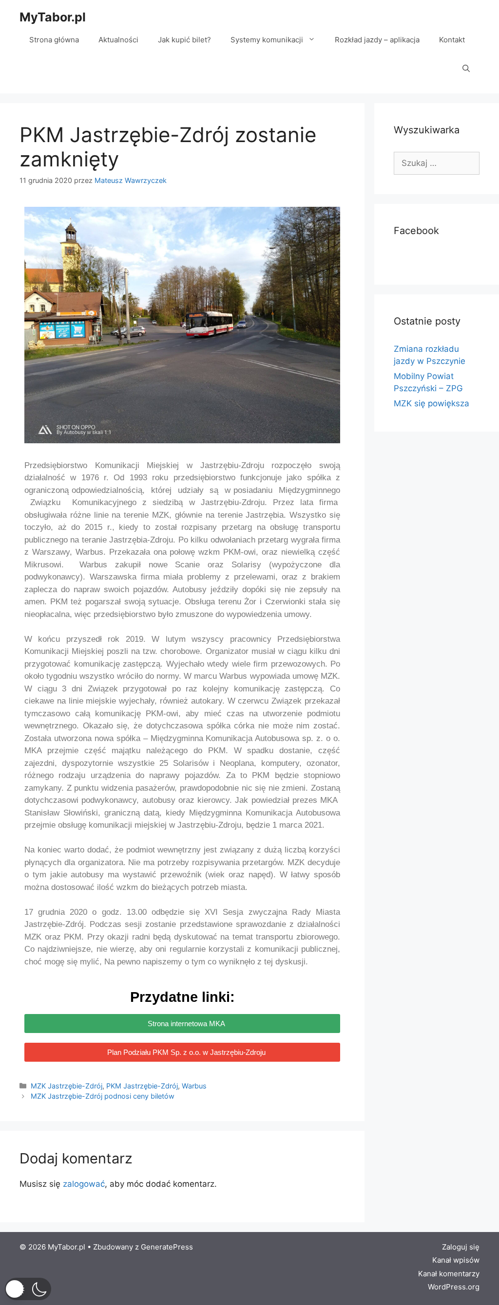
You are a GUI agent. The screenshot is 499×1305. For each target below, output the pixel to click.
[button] (28, 1289)
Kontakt (452, 39)
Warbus (194, 1086)
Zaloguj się (461, 1246)
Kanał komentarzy (449, 1273)
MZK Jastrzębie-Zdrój (66, 1086)
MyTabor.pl (52, 17)
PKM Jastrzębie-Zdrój (142, 1086)
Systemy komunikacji (266, 39)
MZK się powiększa (431, 403)
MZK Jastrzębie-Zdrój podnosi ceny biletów (102, 1096)
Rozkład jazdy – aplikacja (377, 39)
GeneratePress (167, 1246)
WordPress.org (454, 1286)
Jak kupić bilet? (184, 39)
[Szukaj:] (437, 163)
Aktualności (118, 39)
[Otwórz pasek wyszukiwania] (466, 69)
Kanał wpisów (456, 1260)
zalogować (84, 1184)
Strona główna (54, 39)
